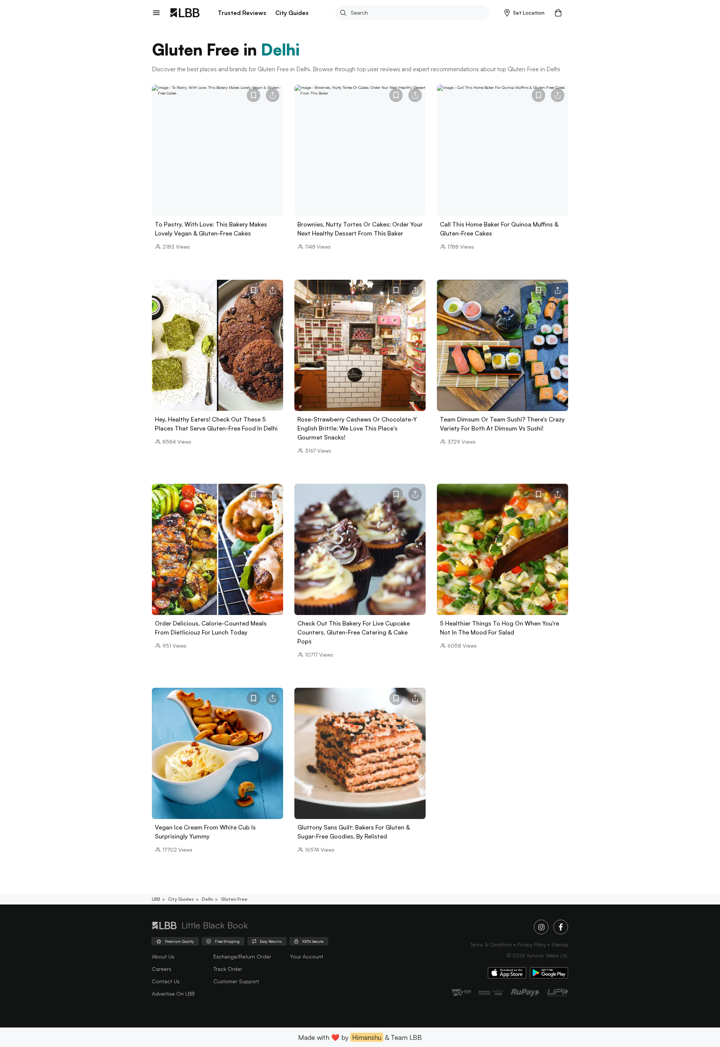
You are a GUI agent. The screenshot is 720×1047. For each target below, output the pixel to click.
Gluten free (234, 899)
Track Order (227, 969)
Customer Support (236, 981)
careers (161, 969)
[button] (524, 12)
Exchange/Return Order (242, 956)
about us (163, 956)
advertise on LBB (173, 993)
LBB (156, 899)
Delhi (207, 899)
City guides (181, 899)
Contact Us (166, 981)
